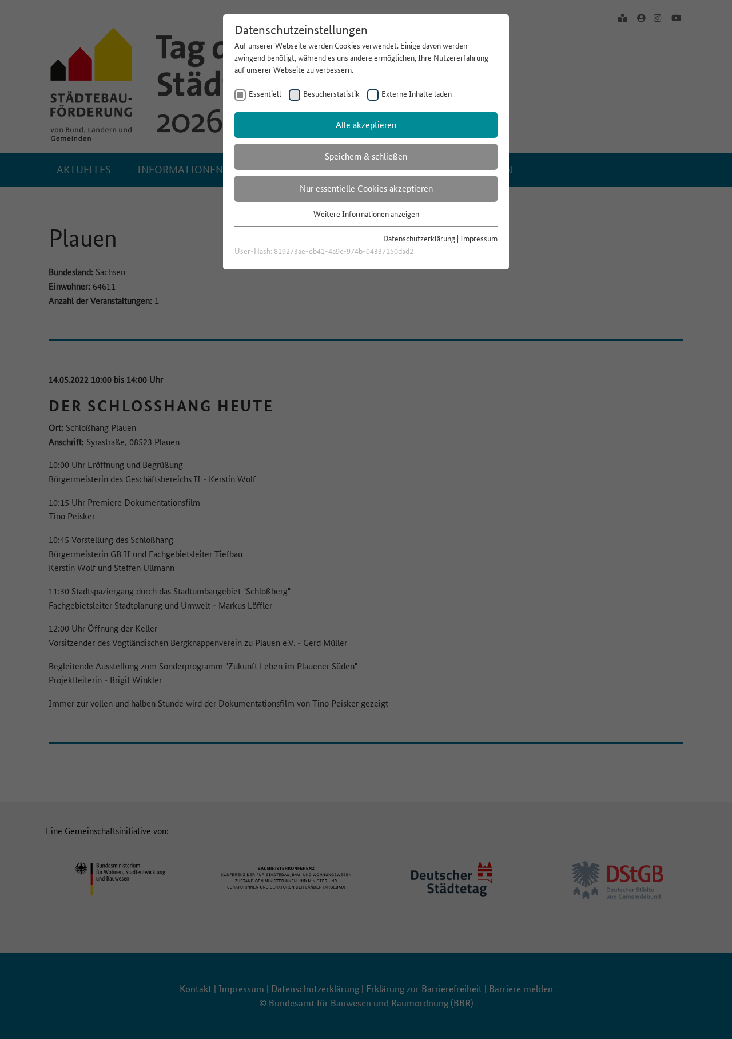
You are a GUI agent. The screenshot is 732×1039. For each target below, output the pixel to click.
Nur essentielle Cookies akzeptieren (366, 188)
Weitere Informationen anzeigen (366, 214)
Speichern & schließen (366, 156)
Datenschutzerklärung (419, 238)
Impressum (479, 238)
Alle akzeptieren (366, 125)
